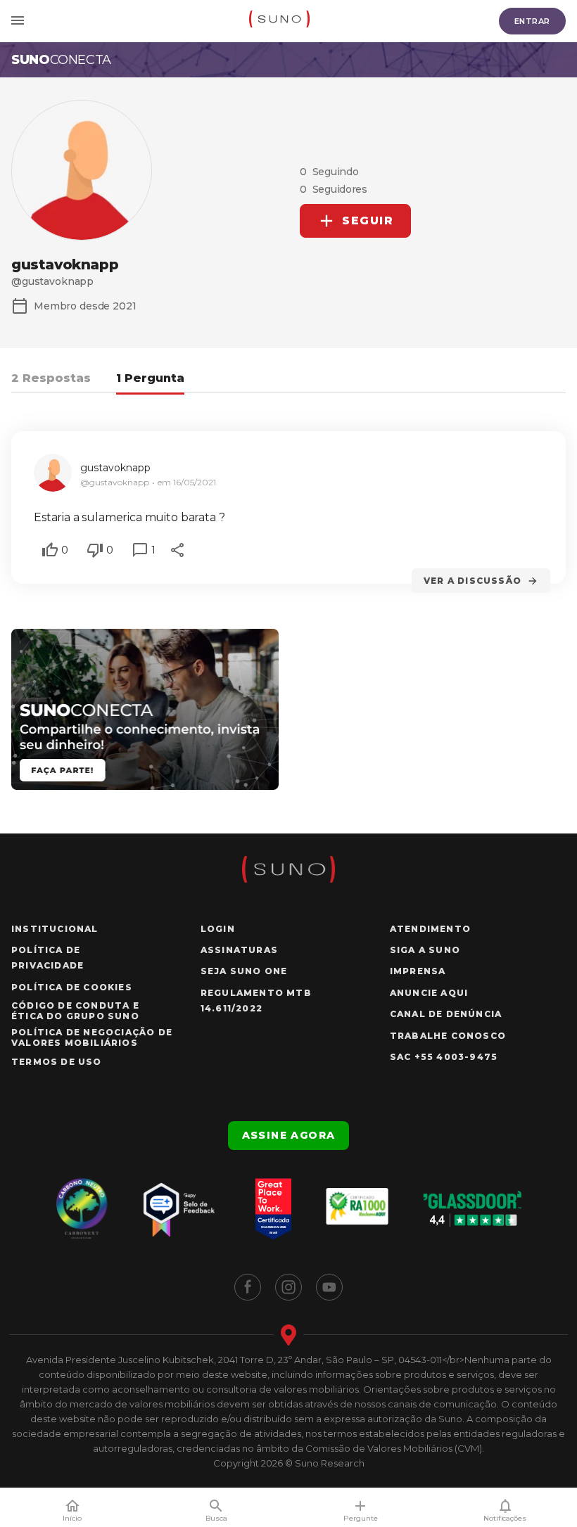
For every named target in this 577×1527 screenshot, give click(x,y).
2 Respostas (51, 378)
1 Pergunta (150, 378)
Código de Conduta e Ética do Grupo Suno (75, 1010)
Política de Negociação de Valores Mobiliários (91, 1037)
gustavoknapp (115, 467)
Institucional (55, 929)
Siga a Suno (425, 950)
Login (218, 929)
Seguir (368, 220)
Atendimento (430, 929)
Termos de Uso (56, 1061)
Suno (61, 60)
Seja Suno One (244, 971)
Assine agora (289, 1135)
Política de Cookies (71, 987)
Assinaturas (239, 950)
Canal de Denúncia (446, 1014)
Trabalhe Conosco (448, 1035)
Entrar (532, 21)
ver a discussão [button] (472, 580)
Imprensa (418, 971)
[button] (50, 550)
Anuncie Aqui (429, 993)
